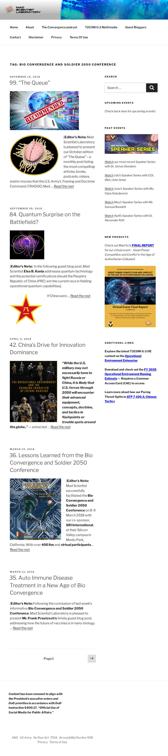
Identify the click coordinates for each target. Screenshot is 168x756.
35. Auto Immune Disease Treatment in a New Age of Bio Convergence (47, 585)
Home (14, 27)
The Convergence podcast (59, 27)
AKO (15, 737)
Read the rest (64, 186)
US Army (26, 737)
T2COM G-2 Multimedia (101, 27)
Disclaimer (36, 37)
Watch (109, 161)
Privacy (56, 37)
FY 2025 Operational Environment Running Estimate (131, 374)
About (30, 27)
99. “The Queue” (29, 82)
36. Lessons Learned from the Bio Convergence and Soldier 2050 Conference (51, 462)
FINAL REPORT (143, 245)
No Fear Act (41, 737)
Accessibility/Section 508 (76, 737)
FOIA (54, 737)
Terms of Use (58, 742)
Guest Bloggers (135, 27)
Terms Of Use (79, 37)
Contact (15, 37)
